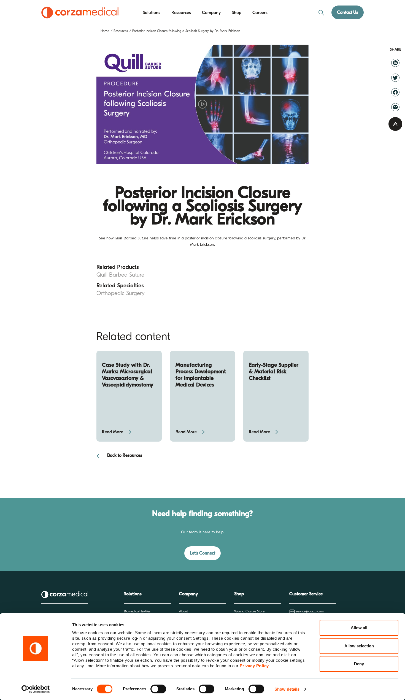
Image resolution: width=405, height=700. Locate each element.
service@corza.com (309, 611)
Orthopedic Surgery (120, 293)
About (183, 611)
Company (211, 12)
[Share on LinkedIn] (395, 62)
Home (105, 31)
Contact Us (347, 12)
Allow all (359, 627)
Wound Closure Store (249, 611)
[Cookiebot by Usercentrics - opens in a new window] (36, 689)
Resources (181, 12)
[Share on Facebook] (395, 92)
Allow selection (359, 646)
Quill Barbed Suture (120, 274)
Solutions (151, 12)
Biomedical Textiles (137, 611)
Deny (359, 663)
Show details (286, 689)
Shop (236, 12)
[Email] (395, 107)
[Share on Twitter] (395, 77)
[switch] (158, 689)
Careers (260, 12)
